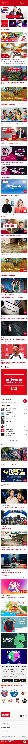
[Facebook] (23, 716)
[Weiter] (26, 578)
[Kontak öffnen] (21, 3)
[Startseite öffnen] (5, 3)
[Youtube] (21, 716)
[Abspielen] (24, 741)
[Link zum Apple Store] (7, 681)
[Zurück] (23, 578)
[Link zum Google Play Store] (20, 681)
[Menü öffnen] (26, 3)
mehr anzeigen (14, 440)
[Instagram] (26, 716)
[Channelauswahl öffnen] (23, 3)
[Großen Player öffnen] (21, 742)
